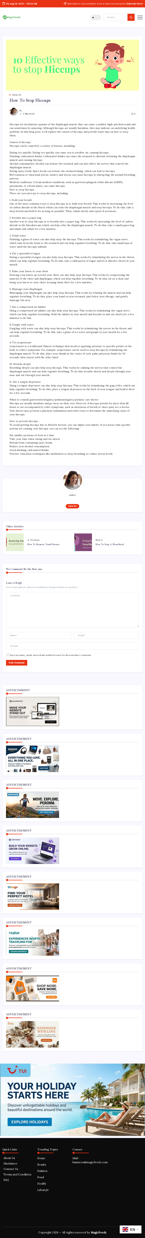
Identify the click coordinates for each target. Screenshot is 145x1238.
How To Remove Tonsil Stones (43, 544)
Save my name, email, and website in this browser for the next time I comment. (50, 655)
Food (40, 1177)
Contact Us (11, 1169)
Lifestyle (43, 1190)
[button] (95, 17)
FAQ (6, 1180)
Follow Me (72, 506)
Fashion (42, 1171)
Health (41, 1183)
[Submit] (131, 17)
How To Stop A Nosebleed (109, 544)
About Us (9, 1158)
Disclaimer (10, 1163)
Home (41, 1158)
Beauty (41, 1164)
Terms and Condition (17, 1174)
